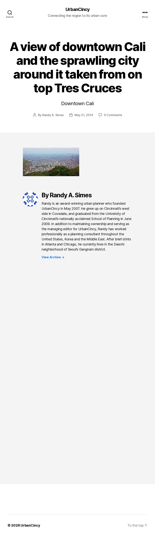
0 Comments (113, 115)
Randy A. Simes (53, 115)
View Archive (53, 257)
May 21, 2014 (83, 115)
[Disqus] (77, 325)
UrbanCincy (77, 9)
